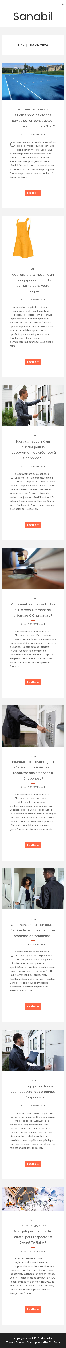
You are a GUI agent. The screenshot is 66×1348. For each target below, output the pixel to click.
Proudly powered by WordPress (43, 1342)
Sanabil (33, 16)
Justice (33, 436)
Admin (42, 135)
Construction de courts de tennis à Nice (33, 109)
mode (33, 269)
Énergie (33, 1220)
